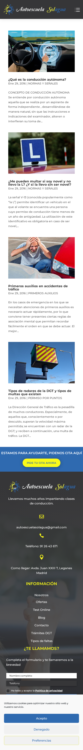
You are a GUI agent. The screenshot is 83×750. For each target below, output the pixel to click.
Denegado (42, 729)
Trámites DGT (41, 633)
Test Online (41, 610)
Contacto (41, 625)
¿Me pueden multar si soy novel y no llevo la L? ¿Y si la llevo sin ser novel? (39, 182)
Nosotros (41, 595)
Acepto (41, 718)
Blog (41, 617)
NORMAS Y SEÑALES (43, 83)
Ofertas (41, 602)
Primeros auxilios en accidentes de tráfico (38, 287)
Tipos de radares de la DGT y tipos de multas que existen (39, 392)
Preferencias (41, 740)
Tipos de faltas (42, 641)
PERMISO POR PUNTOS (45, 398)
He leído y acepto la (36, 690)
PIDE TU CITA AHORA (41, 462)
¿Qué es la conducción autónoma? (37, 79)
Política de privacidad (48, 690)
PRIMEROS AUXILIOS (43, 293)
